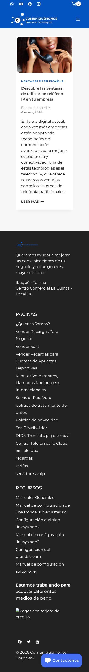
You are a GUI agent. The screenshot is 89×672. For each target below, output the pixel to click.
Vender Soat (27, 346)
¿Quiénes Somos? (33, 323)
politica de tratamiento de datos (41, 409)
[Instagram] (38, 4)
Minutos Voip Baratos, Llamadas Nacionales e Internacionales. (38, 383)
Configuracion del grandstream (33, 553)
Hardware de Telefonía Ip (42, 81)
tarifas (22, 466)
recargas (24, 458)
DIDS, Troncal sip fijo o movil (43, 435)
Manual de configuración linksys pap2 (40, 538)
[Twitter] (28, 642)
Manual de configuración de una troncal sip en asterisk (43, 509)
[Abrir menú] (78, 19)
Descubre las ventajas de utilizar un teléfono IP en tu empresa (42, 93)
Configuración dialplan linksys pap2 (38, 523)
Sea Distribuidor (31, 427)
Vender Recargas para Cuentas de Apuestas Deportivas (37, 361)
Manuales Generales (35, 497)
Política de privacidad (37, 420)
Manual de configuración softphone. (40, 568)
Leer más (32, 201)
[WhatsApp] (12, 4)
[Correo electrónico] (21, 4)
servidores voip (30, 473)
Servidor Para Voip (33, 397)
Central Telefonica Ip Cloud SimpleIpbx (42, 447)
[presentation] (44, 55)
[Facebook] (30, 4)
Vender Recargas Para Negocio (37, 335)
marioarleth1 (37, 107)
